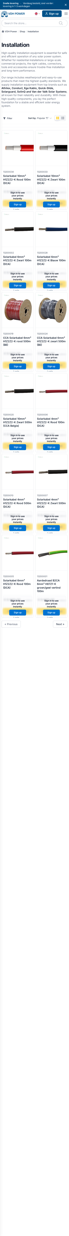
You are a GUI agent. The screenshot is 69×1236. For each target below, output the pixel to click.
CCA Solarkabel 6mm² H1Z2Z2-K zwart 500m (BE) (51, 341)
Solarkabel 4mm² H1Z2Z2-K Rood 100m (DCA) (51, 422)
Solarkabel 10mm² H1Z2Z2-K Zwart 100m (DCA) (51, 179)
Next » (60, 624)
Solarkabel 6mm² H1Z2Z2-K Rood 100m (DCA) (17, 584)
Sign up (54, 13)
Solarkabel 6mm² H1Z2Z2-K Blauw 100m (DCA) (51, 260)
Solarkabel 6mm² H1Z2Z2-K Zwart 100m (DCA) (17, 260)
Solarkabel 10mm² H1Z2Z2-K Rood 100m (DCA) (17, 179)
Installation (33, 31)
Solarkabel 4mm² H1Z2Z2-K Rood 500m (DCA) (17, 503)
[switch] (60, 118)
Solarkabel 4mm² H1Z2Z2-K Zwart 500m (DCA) (51, 503)
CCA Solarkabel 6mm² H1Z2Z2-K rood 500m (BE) (17, 341)
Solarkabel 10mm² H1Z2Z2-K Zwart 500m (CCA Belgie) (17, 422)
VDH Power (10, 31)
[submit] (61, 23)
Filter (9, 118)
